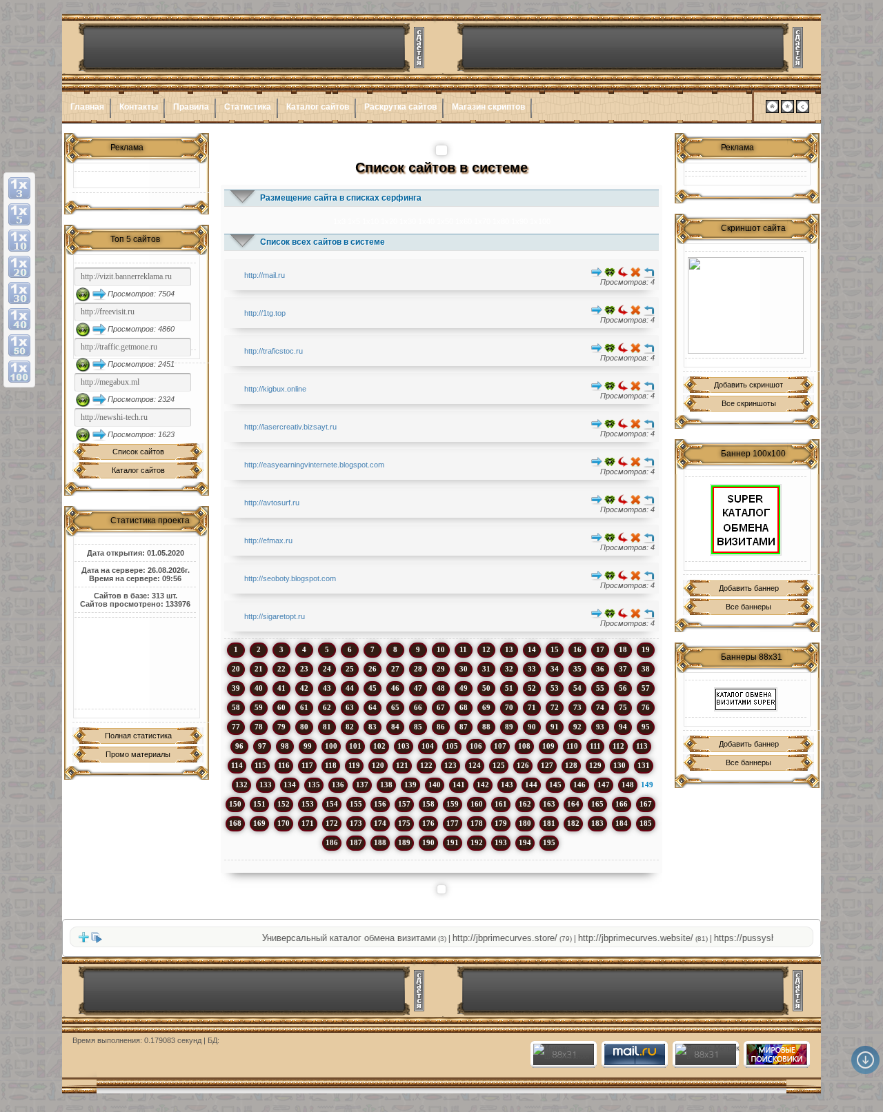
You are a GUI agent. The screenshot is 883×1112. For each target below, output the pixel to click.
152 (283, 804)
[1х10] (19, 241)
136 (338, 784)
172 (332, 823)
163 (549, 804)
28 (418, 669)
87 (463, 726)
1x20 (389, 221)
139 (410, 784)
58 (236, 707)
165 (597, 804)
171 (307, 823)
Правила (191, 107)
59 (259, 707)
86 (441, 726)
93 (600, 726)
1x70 (482, 221)
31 (486, 669)
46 (395, 688)
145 (555, 784)
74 (600, 707)
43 (327, 688)
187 (356, 842)
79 (281, 726)
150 (235, 804)
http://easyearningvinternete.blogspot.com (314, 465)
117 (307, 765)
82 (350, 726)
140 (434, 784)
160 (476, 804)
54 (577, 688)
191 (452, 842)
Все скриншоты (749, 403)
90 (532, 726)
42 (304, 688)
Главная (87, 107)
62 (327, 707)
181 (549, 823)
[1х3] (19, 188)
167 (645, 804)
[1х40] (19, 319)
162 (525, 804)
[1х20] (19, 267)
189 (404, 842)
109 (548, 746)
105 (452, 746)
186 (332, 842)
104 (427, 746)
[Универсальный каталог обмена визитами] (746, 305)
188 (380, 842)
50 (486, 688)
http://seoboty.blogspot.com (290, 578)
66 (418, 707)
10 (441, 649)
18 (623, 649)
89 (509, 726)
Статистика (247, 107)
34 (554, 669)
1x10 (370, 221)
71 (532, 707)
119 (354, 765)
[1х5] (19, 214)
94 (623, 726)
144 (531, 784)
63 (350, 707)
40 (259, 688)
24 (327, 669)
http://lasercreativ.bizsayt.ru (290, 427)
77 (236, 726)
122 (426, 765)
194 (525, 842)
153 (307, 804)
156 (380, 804)
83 (372, 726)
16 (577, 649)
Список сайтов (138, 451)
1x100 (540, 221)
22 (281, 669)
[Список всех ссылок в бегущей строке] (96, 940)
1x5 (354, 221)
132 (241, 784)
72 (554, 707)
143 (507, 784)
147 (603, 784)
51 (509, 688)
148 (628, 784)
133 (265, 784)
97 (262, 746)
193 (501, 842)
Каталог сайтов (317, 107)
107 (500, 746)
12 (486, 649)
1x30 (407, 221)
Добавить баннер (749, 588)
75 (623, 707)
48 (441, 688)
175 (404, 823)
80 (304, 726)
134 (290, 784)
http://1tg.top (265, 313)
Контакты (138, 107)
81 (327, 726)
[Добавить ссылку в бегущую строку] (83, 940)
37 (623, 669)
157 (404, 804)
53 (554, 688)
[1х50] (19, 345)
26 (372, 669)
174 (380, 823)
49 (463, 688)
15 (554, 649)
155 (356, 804)
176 (428, 823)
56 (623, 688)
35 (577, 669)
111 (595, 746)
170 (283, 823)
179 (501, 823)
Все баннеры (748, 607)
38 (646, 669)
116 (284, 765)
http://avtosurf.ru (271, 502)
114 (237, 765)
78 (259, 726)
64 (372, 707)
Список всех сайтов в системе (322, 242)
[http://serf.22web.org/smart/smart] (746, 520)
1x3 (339, 221)
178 (476, 823)
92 (577, 726)
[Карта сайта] (802, 110)
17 (600, 649)
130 (619, 765)
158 (428, 804)
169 (259, 823)
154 (332, 804)
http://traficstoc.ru (273, 351)
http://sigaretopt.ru (274, 616)
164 (573, 804)
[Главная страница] (772, 110)
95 (646, 726)
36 (600, 669)
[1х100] (19, 372)
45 (372, 688)
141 (459, 784)
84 (395, 726)
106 (476, 746)
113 (642, 746)
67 (441, 707)
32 (509, 669)
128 (571, 765)
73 (577, 707)
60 (281, 707)
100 (331, 746)
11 (463, 649)
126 (523, 765)
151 (259, 804)
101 (355, 746)
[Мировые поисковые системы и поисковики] (776, 1062)
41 (281, 688)
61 (304, 707)
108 (524, 746)
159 (452, 804)
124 (474, 765)
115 (260, 765)
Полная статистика (138, 735)
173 (356, 823)
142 (483, 784)
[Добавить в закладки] (787, 110)
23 (304, 669)
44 (350, 688)
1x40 (426, 221)
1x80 (501, 221)
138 (386, 784)
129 (595, 765)
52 (532, 688)
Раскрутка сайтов (400, 107)
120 (378, 765)
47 (418, 688)
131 (643, 765)
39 (236, 688)
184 (621, 823)
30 (463, 669)
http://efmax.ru (268, 540)
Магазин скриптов (488, 107)
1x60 (463, 221)
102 (379, 746)
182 (573, 823)
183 (597, 823)
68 (463, 707)
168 (235, 823)
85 (418, 726)
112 (618, 746)
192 (476, 842)
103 (403, 746)
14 (532, 649)
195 (549, 842)
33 (532, 669)
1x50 (445, 221)
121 (402, 765)
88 (486, 726)
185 (645, 823)
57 (646, 688)
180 (525, 823)
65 (395, 707)
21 (259, 669)
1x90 (519, 221)
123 (450, 765)
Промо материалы (138, 754)
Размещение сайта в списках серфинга (340, 198)
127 (547, 765)
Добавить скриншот (748, 385)
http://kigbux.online (275, 389)
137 (362, 784)
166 (621, 804)
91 (554, 726)
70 (509, 707)
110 (572, 746)
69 (486, 707)
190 (428, 842)
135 (314, 784)
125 (499, 765)
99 (308, 746)
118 (331, 765)
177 (452, 823)
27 (395, 669)
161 (501, 804)
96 (239, 746)
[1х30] (19, 293)
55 (600, 688)
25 (350, 669)
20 (236, 669)
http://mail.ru (264, 275)
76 (646, 707)
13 (509, 649)
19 (646, 649)
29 (441, 669)
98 (285, 746)
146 (579, 784)
